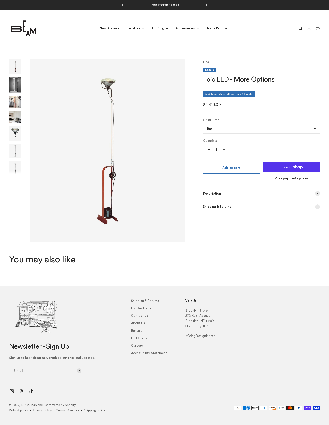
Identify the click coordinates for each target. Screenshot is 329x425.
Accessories (185, 28)
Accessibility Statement (149, 353)
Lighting (158, 28)
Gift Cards (139, 338)
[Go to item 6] (15, 152)
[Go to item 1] (15, 67)
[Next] (206, 5)
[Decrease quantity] (208, 149)
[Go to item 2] (15, 85)
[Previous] (122, 5)
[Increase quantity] (224, 149)
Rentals (136, 330)
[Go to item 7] (15, 169)
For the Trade (141, 308)
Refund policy (18, 410)
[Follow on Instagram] (11, 391)
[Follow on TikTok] (31, 391)
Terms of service (67, 410)
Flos (206, 62)
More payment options (291, 178)
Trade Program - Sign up (164, 4)
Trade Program (217, 28)
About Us (138, 323)
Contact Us (139, 315)
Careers (137, 345)
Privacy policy (42, 410)
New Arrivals (109, 28)
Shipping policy (94, 410)
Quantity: (210, 140)
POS (34, 405)
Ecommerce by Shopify (60, 405)
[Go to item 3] (15, 102)
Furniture (134, 28)
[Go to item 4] (15, 117)
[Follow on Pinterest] (21, 391)
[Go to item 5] (15, 134)
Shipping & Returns (145, 300)
